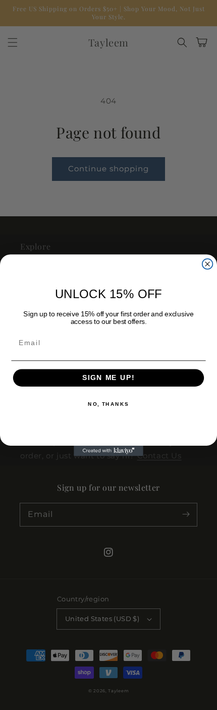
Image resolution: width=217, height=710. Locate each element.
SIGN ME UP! (108, 378)
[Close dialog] (207, 264)
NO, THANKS (108, 404)
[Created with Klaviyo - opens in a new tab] (108, 450)
